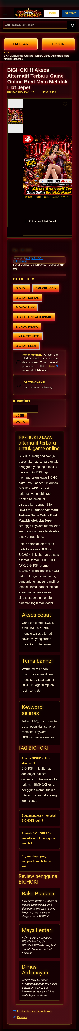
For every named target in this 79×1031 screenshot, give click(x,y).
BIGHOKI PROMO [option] (27, 326)
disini (52, 366)
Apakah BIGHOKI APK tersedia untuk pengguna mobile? (38, 838)
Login (51, 13)
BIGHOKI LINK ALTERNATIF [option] (34, 317)
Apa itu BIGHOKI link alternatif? (35, 761)
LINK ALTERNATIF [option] (28, 336)
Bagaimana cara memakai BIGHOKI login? (38, 818)
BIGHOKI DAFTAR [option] (27, 297)
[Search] (71, 25)
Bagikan (22, 1017)
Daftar (70, 13)
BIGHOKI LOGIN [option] (45, 288)
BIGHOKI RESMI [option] (26, 345)
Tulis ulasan (20, 261)
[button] (25, 155)
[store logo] (28, 13)
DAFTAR (21, 421)
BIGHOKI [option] (21, 288)
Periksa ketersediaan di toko (34, 1011)
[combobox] (39, 25)
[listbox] (39, 317)
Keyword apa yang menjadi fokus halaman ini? (36, 861)
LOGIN (20, 415)
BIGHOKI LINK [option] (25, 307)
